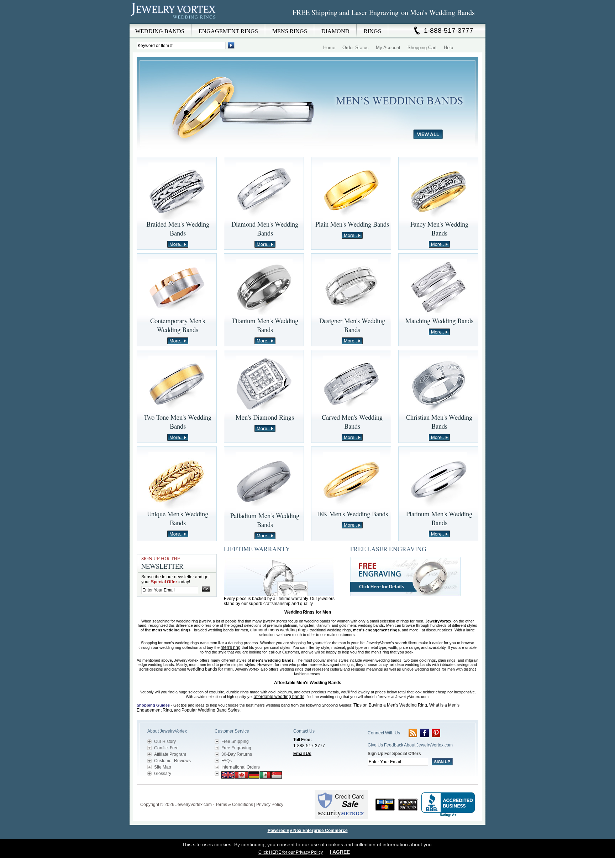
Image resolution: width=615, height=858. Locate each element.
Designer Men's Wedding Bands (352, 325)
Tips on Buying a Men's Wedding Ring (390, 705)
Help (448, 47)
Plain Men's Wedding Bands (352, 223)
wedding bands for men (210, 669)
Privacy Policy (269, 804)
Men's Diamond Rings (265, 417)
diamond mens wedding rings (279, 629)
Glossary (162, 773)
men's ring (231, 647)
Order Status (355, 47)
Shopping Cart (422, 47)
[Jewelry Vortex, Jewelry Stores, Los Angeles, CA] (448, 804)
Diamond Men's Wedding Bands (264, 228)
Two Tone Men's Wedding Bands (177, 421)
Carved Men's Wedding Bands (352, 421)
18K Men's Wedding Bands (352, 513)
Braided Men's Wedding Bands (177, 228)
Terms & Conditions (234, 804)
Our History (165, 741)
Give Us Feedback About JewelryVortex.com (410, 745)
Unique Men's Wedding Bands (177, 518)
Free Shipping (235, 741)
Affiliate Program (170, 754)
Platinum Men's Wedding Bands (439, 518)
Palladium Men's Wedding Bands (264, 520)
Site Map (162, 767)
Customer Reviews (172, 761)
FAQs (226, 761)
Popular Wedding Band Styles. (211, 710)
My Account (388, 47)
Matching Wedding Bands (439, 320)
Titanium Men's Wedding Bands (265, 325)
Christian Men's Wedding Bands (439, 421)
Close (338, 28)
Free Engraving (236, 748)
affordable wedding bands (279, 696)
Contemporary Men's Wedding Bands (177, 325)
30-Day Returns (236, 754)
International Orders (240, 767)
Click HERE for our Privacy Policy (290, 852)
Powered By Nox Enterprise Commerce (308, 830)
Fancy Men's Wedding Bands (439, 228)
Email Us (302, 753)
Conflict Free (166, 748)
